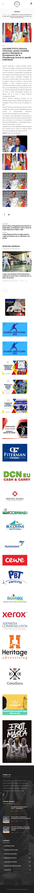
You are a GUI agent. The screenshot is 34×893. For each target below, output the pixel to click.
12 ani (17, 280)
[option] (17, 267)
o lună (12, 811)
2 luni (12, 821)
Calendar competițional (17, 849)
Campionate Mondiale (17, 857)
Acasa (4, 14)
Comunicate (17, 869)
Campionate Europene (17, 853)
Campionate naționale (17, 861)
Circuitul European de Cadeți (17, 865)
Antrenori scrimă (17, 845)
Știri (8, 14)
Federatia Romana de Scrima (8, 280)
